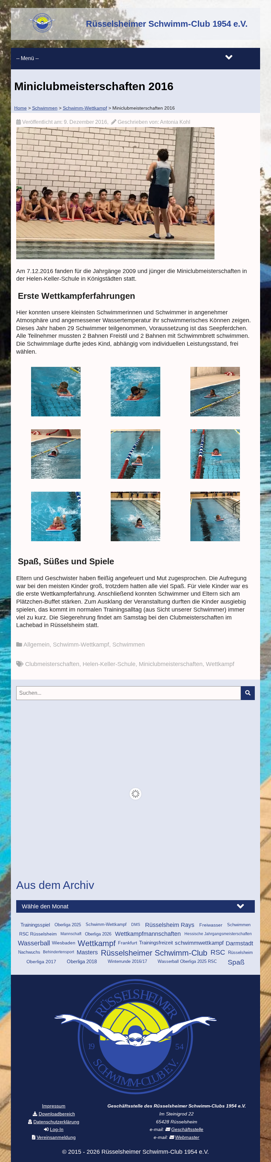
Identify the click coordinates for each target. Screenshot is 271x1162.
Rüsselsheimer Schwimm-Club (154, 953)
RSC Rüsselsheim (38, 933)
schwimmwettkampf (199, 943)
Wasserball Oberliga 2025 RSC (187, 961)
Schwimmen (128, 644)
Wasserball (34, 943)
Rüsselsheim (240, 952)
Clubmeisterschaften (52, 664)
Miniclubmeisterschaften (171, 664)
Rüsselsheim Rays (169, 925)
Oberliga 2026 (98, 934)
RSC (218, 952)
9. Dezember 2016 (85, 122)
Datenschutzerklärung (56, 1121)
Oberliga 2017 (41, 961)
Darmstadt (239, 943)
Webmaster (187, 1137)
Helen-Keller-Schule (109, 664)
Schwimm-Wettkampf (81, 644)
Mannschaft (70, 934)
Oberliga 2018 (82, 961)
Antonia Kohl (175, 122)
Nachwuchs (29, 952)
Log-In (56, 1129)
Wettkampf (220, 664)
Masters (87, 952)
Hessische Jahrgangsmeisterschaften (218, 934)
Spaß (236, 962)
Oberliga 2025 (68, 924)
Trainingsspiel (35, 925)
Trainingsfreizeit (156, 942)
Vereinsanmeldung (56, 1137)
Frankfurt (127, 942)
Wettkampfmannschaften (148, 934)
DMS (135, 924)
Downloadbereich (57, 1113)
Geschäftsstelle (187, 1129)
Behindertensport (58, 952)
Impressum (53, 1106)
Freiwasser (210, 925)
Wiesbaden (63, 942)
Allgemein (36, 644)
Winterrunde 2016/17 (127, 961)
